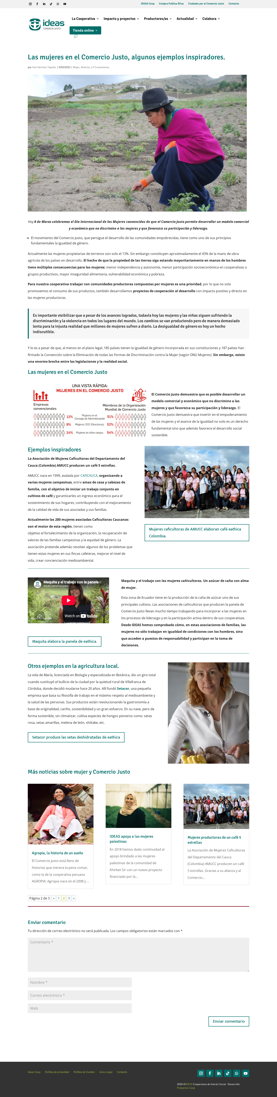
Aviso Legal (106, 1071)
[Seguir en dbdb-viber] (71, 4)
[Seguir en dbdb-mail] (78, 4)
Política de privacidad (57, 1071)
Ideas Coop (34, 1071)
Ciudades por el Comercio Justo (206, 3)
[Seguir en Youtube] (65, 4)
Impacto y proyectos (119, 18)
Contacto (234, 3)
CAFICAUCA (89, 475)
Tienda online (83, 30)
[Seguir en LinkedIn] (44, 4)
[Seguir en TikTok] (51, 4)
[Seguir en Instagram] (30, 4)
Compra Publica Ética (171, 3)
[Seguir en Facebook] (37, 4)
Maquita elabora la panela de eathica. (64, 641)
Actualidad (185, 18)
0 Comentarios (101, 67)
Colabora (209, 18)
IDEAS (188, 1084)
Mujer (76, 67)
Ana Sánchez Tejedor (44, 67)
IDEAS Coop (148, 3)
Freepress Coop (186, 1088)
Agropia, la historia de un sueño (57, 853)
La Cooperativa (83, 18)
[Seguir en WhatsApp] (58, 4)
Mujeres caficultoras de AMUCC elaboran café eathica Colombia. (195, 533)
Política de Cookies (84, 1071)
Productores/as (156, 18)
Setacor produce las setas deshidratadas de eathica (76, 737)
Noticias (85, 67)
